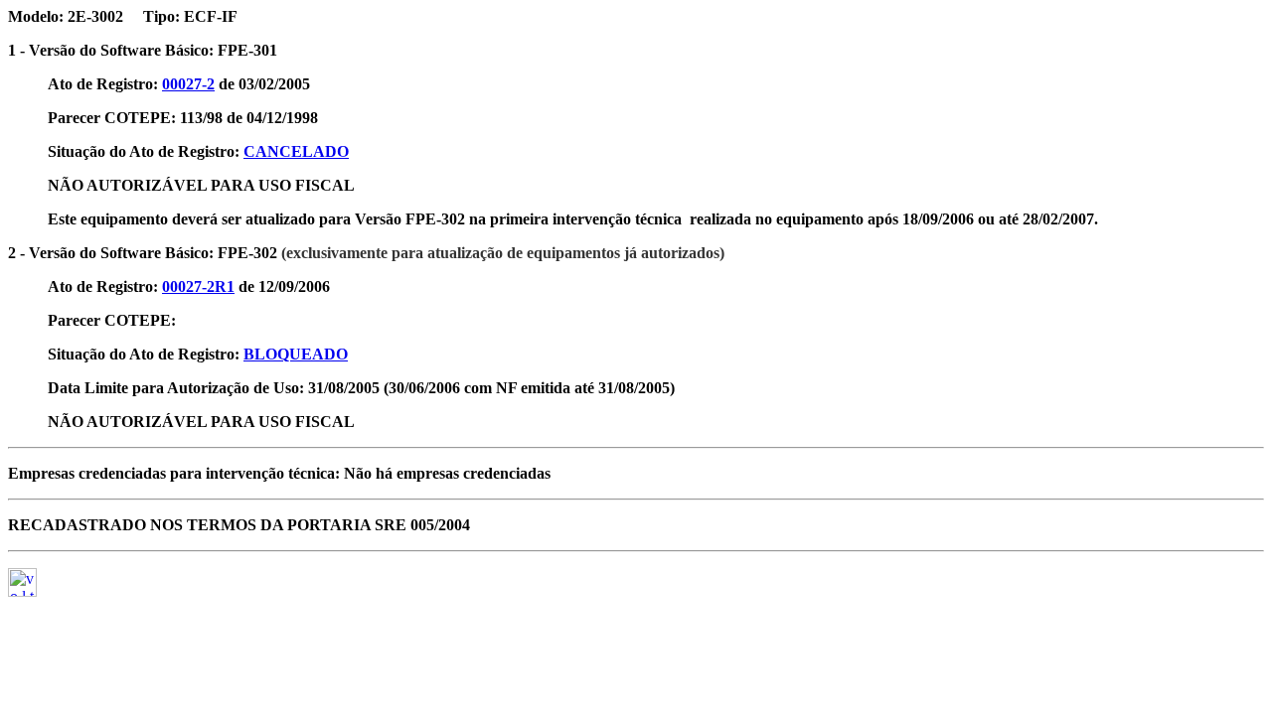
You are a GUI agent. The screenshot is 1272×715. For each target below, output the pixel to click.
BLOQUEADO (295, 354)
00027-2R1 (198, 286)
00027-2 (188, 83)
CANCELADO (296, 151)
